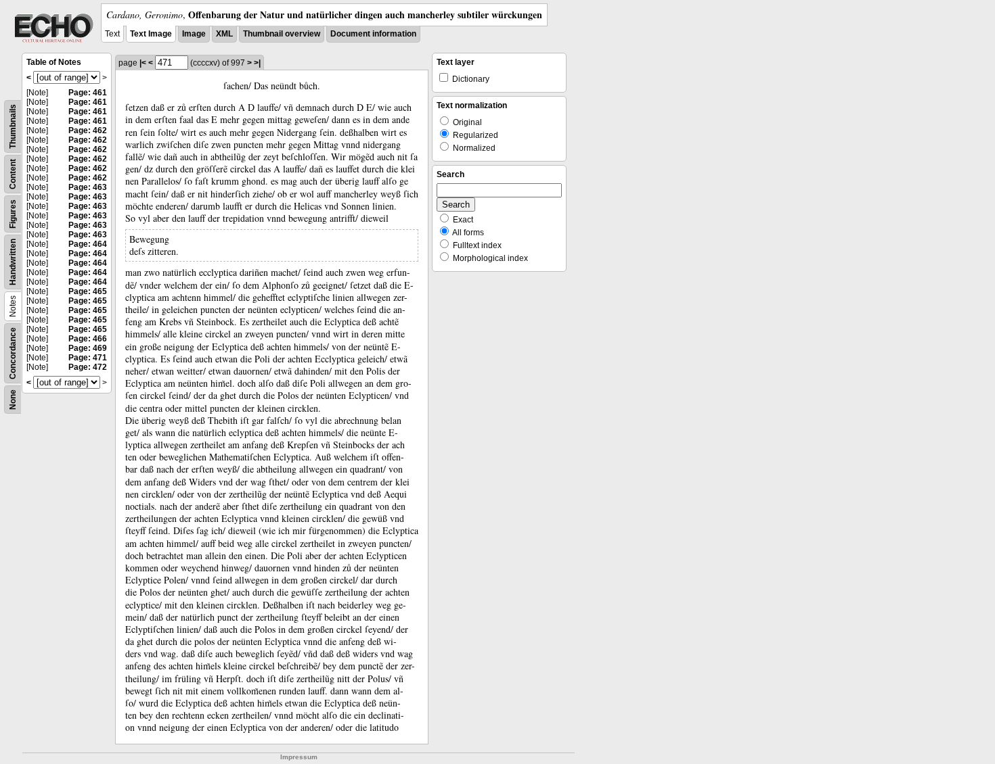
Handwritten (13, 262)
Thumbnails (13, 126)
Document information (373, 34)
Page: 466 (87, 338)
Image (194, 34)
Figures (13, 214)
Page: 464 (87, 244)
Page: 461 (87, 92)
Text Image (151, 34)
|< (142, 63)
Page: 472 (87, 367)
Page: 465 (87, 291)
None (13, 399)
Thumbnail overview (281, 34)
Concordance (13, 353)
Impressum (298, 757)
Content (13, 174)
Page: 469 (87, 348)
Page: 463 (87, 187)
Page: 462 (87, 130)
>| (257, 63)
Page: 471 (87, 357)
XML (224, 34)
